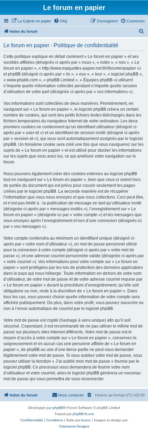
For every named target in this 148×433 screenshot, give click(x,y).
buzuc (86, 420)
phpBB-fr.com (83, 414)
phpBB (58, 408)
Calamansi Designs (74, 426)
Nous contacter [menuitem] (71, 395)
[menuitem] (31, 21)
